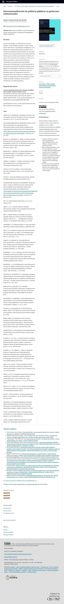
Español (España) (8, 532)
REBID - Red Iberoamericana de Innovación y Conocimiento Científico (38, 568)
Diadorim (18, 570)
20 (30, 480)
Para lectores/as (7, 508)
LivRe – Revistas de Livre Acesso (37, 570)
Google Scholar (32, 572)
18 (27, 480)
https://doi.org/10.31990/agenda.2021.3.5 (18, 26)
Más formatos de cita (45, 76)
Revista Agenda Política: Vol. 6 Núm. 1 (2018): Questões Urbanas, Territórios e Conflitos (34, 444)
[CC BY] (7, 544)
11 (15, 480)
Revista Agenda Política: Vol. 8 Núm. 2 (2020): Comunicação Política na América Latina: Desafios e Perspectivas (33, 454)
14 (20, 480)
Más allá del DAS (28, 432)
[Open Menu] (3, 1)
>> (36, 480)
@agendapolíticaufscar (10, 557)
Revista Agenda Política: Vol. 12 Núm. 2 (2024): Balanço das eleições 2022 (32, 437)
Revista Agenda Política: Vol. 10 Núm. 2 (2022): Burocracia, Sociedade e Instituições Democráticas (33, 433)
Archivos (10, 6)
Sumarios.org (44, 567)
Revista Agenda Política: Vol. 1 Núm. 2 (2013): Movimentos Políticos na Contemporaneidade (30, 473)
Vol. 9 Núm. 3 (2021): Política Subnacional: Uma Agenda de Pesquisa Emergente (34, 6)
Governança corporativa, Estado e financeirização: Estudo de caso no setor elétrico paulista (32, 443)
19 (28, 480)
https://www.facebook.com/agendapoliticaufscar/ (18, 554)
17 (25, 480)
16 (23, 480)
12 (17, 480)
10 (13, 480)
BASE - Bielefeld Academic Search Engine (28, 567)
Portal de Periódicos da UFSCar (17, 572)
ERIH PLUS (11, 570)
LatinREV (24, 570)
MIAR (5, 570)
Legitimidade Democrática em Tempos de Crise (39, 475)
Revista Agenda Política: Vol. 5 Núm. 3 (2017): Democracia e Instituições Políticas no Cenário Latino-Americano (32, 468)
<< (4, 480)
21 (32, 480)
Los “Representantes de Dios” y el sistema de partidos (39, 439)
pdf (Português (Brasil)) (47, 46)
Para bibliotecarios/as (8, 513)
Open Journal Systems (9, 520)
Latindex (12, 567)
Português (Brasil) (8, 534)
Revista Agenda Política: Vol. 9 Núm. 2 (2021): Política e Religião (33, 439)
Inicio (4, 6)
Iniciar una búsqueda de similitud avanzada (24, 484)
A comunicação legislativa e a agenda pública (34, 454)
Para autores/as (7, 510)
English (5, 530)
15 (22, 480)
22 (33, 480)
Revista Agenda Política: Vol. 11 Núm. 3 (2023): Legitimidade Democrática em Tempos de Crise (32, 476)
